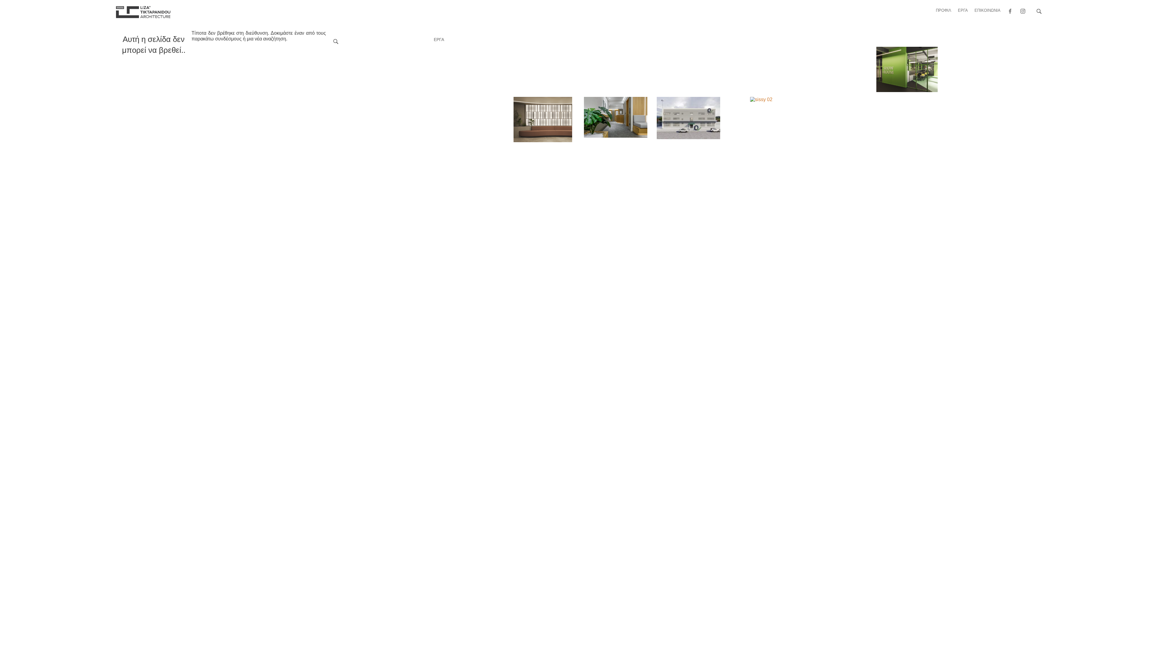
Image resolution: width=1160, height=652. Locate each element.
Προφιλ (943, 10)
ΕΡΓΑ (963, 10)
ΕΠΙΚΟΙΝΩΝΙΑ (987, 10)
